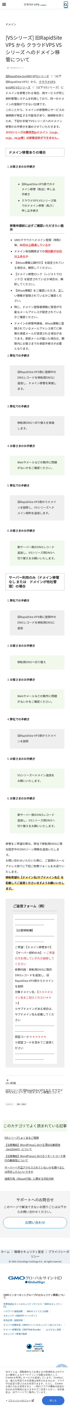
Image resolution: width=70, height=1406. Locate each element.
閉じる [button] (53, 1400)
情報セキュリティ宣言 (29, 1251)
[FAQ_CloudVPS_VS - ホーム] (35, 5)
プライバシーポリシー (19, 1400)
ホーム (5, 1251)
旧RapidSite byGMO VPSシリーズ (27, 76)
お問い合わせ (35, 1222)
